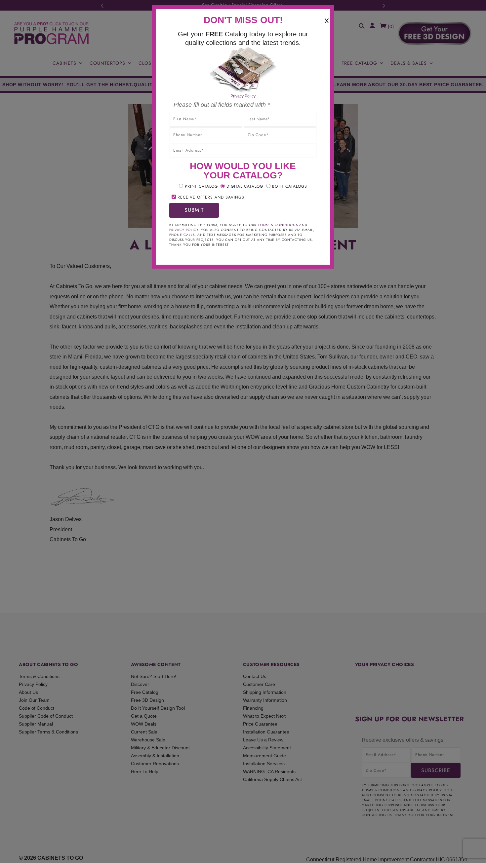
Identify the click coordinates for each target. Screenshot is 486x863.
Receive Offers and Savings (211, 197)
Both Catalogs (289, 186)
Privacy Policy (243, 96)
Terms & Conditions (278, 224)
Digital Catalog (244, 186)
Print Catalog (201, 186)
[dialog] (243, 431)
